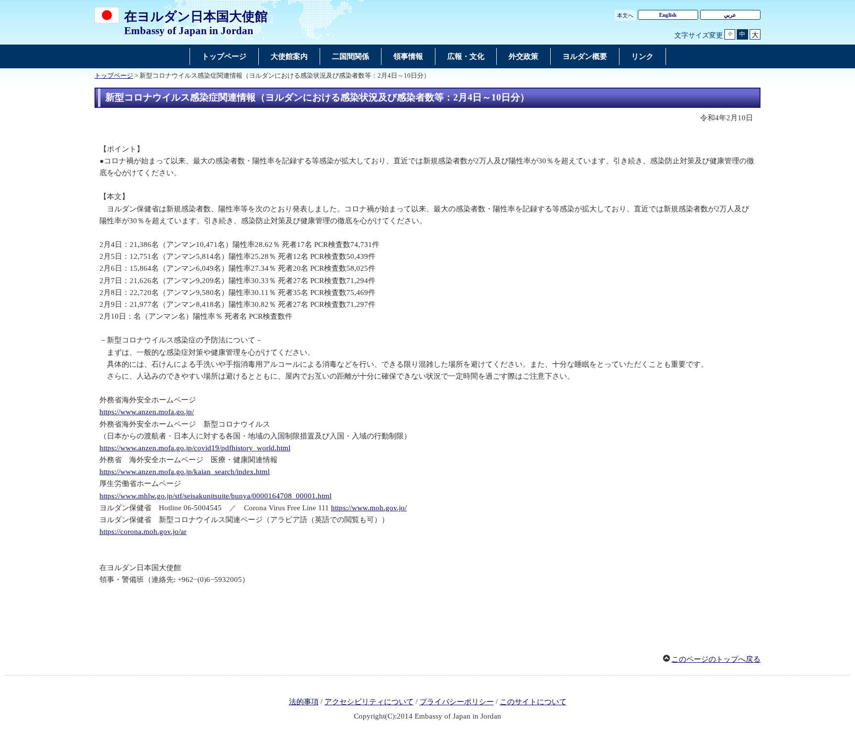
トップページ (114, 75)
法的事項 (304, 702)
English (667, 15)
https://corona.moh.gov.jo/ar (143, 531)
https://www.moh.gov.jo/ (369, 508)
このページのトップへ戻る (715, 659)
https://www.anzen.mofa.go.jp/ (146, 412)
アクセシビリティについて (369, 702)
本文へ (625, 15)
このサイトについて (533, 702)
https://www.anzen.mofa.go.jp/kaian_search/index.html (184, 472)
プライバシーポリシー (457, 702)
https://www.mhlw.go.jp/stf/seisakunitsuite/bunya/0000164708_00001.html (215, 496)
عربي (730, 15)
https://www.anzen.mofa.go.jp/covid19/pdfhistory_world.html (194, 448)
